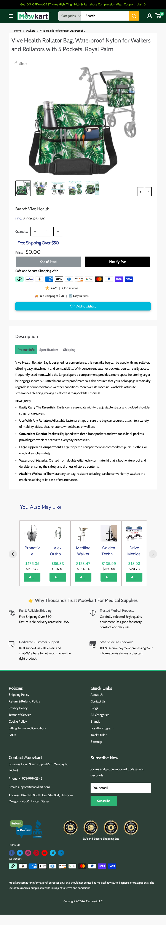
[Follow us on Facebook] (12, 853)
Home (18, 30)
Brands (95, 721)
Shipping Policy (19, 695)
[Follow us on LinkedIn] (61, 853)
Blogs (94, 708)
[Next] (153, 554)
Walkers (31, 30)
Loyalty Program (102, 728)
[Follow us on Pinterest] (36, 853)
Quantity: (21, 232)
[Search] (134, 16)
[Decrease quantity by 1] (35, 231)
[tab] (26, 349)
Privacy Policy (18, 708)
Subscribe (103, 801)
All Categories (100, 715)
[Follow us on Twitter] (20, 853)
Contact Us (98, 701)
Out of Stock (48, 262)
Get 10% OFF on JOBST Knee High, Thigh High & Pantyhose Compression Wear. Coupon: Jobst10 (83, 4)
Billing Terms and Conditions (27, 728)
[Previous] (13, 554)
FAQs (12, 735)
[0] (158, 15)
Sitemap (96, 742)
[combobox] (105, 16)
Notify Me (117, 261)
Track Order (99, 735)
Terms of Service (20, 715)
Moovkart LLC (94, 901)
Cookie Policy (18, 721)
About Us (97, 695)
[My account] (149, 15)
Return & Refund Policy (24, 701)
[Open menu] (11, 16)
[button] (83, 306)
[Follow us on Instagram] (28, 853)
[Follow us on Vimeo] (53, 853)
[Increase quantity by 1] (58, 231)
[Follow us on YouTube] (45, 853)
